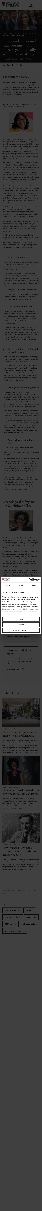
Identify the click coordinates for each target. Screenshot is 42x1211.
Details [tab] (21, 585)
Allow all (21, 619)
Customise (21, 625)
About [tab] (34, 585)
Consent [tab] (7, 585)
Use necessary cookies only (21, 630)
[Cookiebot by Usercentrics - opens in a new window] (31, 579)
